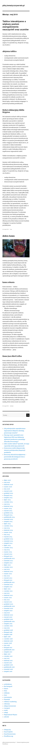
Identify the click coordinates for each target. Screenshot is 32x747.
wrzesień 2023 (8, 541)
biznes (6, 688)
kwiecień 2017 (8, 660)
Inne (11, 229)
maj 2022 (7, 569)
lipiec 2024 (7, 523)
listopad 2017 (8, 647)
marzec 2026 (8, 486)
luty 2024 (7, 534)
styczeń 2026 (8, 491)
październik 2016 (9, 667)
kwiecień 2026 (8, 484)
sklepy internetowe (10, 706)
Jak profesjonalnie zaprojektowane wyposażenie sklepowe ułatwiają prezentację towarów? (14, 431)
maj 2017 (6, 658)
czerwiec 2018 (8, 639)
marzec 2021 (8, 597)
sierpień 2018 (8, 634)
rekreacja (7, 704)
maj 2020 (7, 613)
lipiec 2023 (7, 545)
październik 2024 (9, 517)
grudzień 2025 (8, 493)
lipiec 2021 (7, 589)
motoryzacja (8, 697)
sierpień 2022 (8, 563)
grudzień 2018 (8, 630)
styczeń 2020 (8, 617)
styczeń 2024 (8, 536)
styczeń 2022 (8, 578)
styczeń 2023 (8, 554)
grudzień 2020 (8, 604)
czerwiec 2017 (8, 656)
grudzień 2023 (8, 539)
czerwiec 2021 (8, 591)
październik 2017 (9, 649)
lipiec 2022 (7, 565)
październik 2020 (9, 606)
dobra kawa (8, 235)
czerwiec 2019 (8, 626)
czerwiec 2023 (8, 547)
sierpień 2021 (8, 586)
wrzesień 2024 (8, 519)
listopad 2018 (8, 632)
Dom (5, 691)
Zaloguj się (7, 729)
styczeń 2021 (8, 602)
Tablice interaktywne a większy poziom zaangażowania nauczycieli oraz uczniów (15, 25)
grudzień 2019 (8, 619)
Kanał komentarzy (10, 734)
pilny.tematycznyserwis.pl (13, 5)
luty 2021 (7, 599)
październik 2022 (9, 558)
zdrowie (11, 406)
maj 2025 (7, 504)
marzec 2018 (8, 643)
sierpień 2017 (8, 652)
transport (7, 708)
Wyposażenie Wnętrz (10, 714)
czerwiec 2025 (8, 502)
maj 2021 (7, 593)
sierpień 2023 (8, 543)
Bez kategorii (8, 686)
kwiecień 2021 (8, 595)
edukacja (6, 693)
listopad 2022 (8, 556)
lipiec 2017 (7, 654)
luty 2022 (7, 576)
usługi (6, 712)
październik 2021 (9, 582)
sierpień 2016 (8, 671)
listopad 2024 (8, 515)
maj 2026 (7, 482)
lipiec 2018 (7, 636)
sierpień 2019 (8, 623)
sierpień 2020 (8, 610)
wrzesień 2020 (8, 608)
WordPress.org (8, 736)
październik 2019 (9, 621)
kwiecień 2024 (8, 530)
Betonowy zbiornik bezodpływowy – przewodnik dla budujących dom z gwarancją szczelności (15, 457)
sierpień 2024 (8, 521)
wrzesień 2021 (8, 584)
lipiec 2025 (7, 500)
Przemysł (7, 699)
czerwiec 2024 (8, 526)
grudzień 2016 (8, 665)
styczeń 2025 (8, 510)
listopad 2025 (8, 495)
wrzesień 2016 (8, 669)
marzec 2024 (8, 532)
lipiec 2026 (7, 480)
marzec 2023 (8, 552)
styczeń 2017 (8, 662)
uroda (6, 710)
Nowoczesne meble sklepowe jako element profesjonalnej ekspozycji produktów (14, 450)
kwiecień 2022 (8, 571)
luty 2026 (7, 489)
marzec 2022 (8, 573)
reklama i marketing (10, 701)
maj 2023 (7, 550)
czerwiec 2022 (8, 567)
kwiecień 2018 (8, 641)
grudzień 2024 (8, 513)
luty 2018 (7, 645)
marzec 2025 (8, 508)
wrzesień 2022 (8, 560)
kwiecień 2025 (8, 506)
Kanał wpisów (8, 732)
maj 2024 (7, 528)
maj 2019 (7, 628)
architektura (8, 684)
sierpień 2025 (8, 497)
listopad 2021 (8, 580)
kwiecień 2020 (8, 615)
